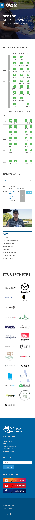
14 (10, 144)
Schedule (6, 443)
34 (31, 132)
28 (14, 69)
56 (28, 63)
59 (31, 120)
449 (21, 63)
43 (28, 104)
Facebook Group (9, 451)
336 (21, 75)
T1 (16, 161)
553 (21, 57)
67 (26, 132)
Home (4, 23)
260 (21, 80)
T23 (16, 120)
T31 (16, 132)
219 (21, 98)
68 (14, 57)
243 (21, 69)
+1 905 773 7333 (7, 508)
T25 (10, 126)
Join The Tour (8, 441)
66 (14, 104)
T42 (10, 120)
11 (14, 86)
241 (21, 92)
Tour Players (15, 23)
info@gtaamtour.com (8, 505)
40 (14, 92)
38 (28, 75)
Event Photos (8, 448)
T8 (16, 144)
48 (31, 161)
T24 (16, 138)
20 (28, 86)
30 (31, 138)
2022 (5, 180)
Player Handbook (9, 446)
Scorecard (30, 192)
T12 (10, 138)
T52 (10, 132)
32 (26, 120)
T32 (10, 161)
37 (26, 144)
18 (31, 150)
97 (21, 86)
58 (14, 98)
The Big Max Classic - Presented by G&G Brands (11, 195)
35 (14, 80)
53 (14, 63)
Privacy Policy (6, 511)
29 (28, 80)
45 (14, 75)
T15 (16, 126)
